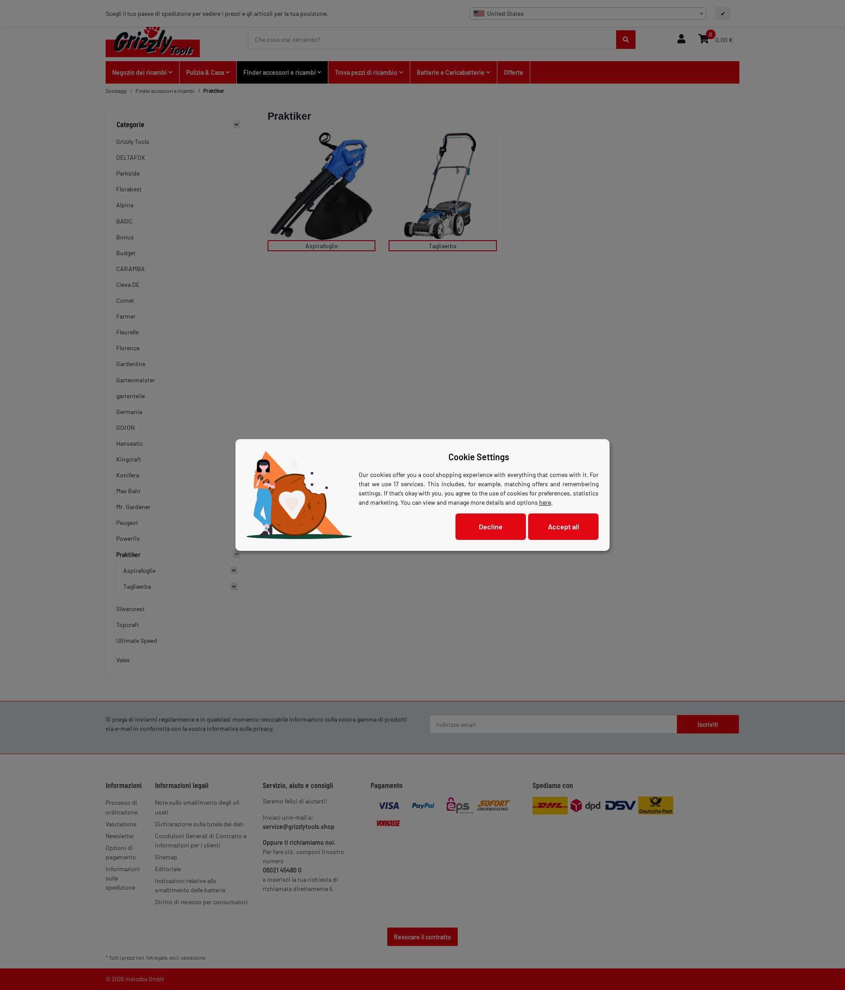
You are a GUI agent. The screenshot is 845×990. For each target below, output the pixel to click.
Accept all (563, 526)
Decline (491, 526)
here (545, 502)
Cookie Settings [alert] (478, 456)
